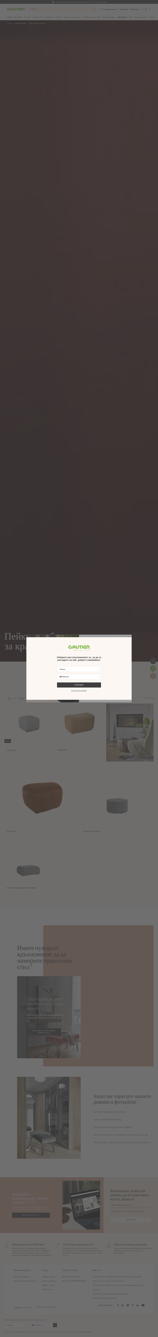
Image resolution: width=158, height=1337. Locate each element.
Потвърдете (79, 685)
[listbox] (79, 669)
